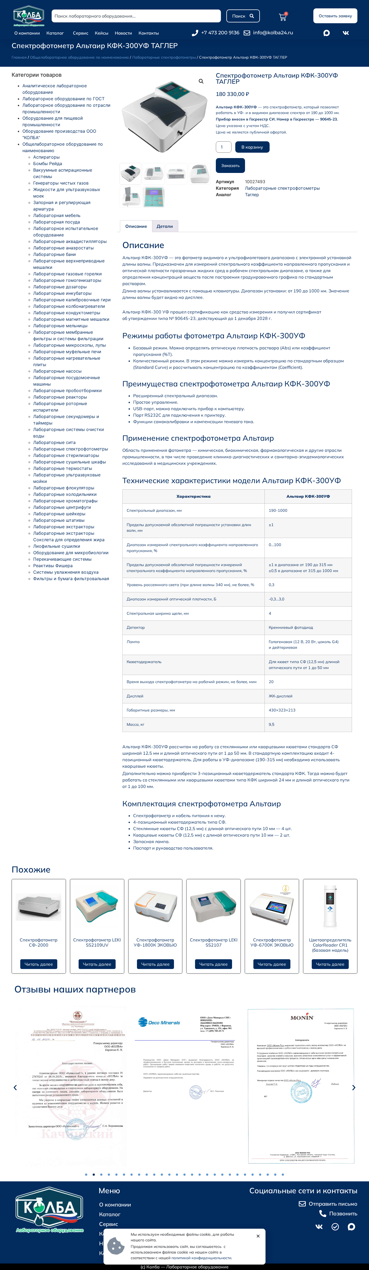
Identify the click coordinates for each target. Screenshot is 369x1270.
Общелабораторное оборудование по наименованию (79, 57)
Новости (123, 33)
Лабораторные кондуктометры (66, 312)
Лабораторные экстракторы (63, 526)
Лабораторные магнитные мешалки (71, 319)
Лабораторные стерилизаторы (66, 455)
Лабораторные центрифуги (62, 507)
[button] (201, 81)
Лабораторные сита (54, 442)
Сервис (80, 33)
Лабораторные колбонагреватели (69, 306)
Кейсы (101, 33)
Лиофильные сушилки (56, 546)
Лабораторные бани (54, 254)
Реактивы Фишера (53, 565)
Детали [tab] (165, 226)
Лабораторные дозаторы (60, 286)
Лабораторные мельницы (60, 325)
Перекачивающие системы (62, 559)
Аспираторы (46, 157)
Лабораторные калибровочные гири (72, 299)
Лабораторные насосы (57, 371)
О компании (27, 33)
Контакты (149, 33)
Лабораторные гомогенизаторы (67, 280)
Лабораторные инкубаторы (62, 293)
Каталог (55, 33)
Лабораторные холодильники (65, 494)
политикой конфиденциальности (201, 1257)
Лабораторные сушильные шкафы (69, 461)
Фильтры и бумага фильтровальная (71, 578)
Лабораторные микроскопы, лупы (69, 345)
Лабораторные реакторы (60, 397)
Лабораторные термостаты (62, 468)
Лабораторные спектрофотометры (164, 57)
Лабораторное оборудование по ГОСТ (63, 98)
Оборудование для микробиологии (71, 552)
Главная (19, 57)
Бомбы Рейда (47, 163)
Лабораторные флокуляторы (63, 487)
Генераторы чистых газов (61, 183)
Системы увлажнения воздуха (66, 572)
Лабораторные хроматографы (65, 500)
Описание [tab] (136, 226)
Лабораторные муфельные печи (67, 351)
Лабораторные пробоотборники (67, 390)
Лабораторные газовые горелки (67, 273)
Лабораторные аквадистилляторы (70, 241)
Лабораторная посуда (56, 222)
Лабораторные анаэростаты (63, 247)
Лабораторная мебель (56, 215)
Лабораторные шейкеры (59, 513)
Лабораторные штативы (59, 520)
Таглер (252, 194)
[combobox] (136, 15)
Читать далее (39, 964)
